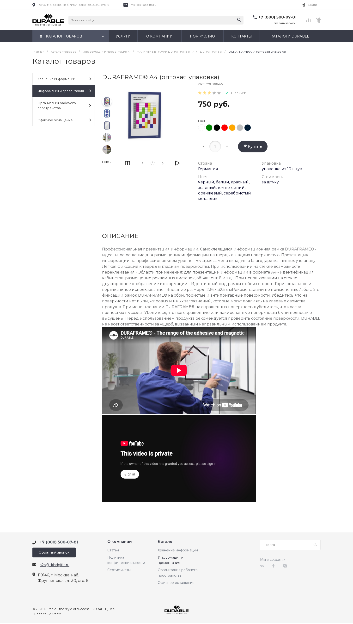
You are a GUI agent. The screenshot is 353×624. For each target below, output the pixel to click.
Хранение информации (56, 79)
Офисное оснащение (55, 120)
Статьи (113, 550)
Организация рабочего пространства (56, 105)
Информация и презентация (60, 91)
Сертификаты (119, 570)
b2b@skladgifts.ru (54, 565)
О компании (119, 542)
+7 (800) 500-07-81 (277, 17)
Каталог (166, 542)
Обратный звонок (54, 552)
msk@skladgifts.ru (143, 4)
